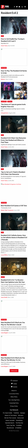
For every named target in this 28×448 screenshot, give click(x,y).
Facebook (15, 380)
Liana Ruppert (4, 332)
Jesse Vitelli (4, 297)
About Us (14, 390)
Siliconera (20, 415)
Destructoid (20, 418)
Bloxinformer (10, 427)
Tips (2, 36)
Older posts (14, 370)
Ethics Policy (14, 396)
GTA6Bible (18, 427)
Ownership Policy (14, 403)
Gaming (10, 101)
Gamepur (22, 413)
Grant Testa (4, 45)
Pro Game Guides (7, 413)
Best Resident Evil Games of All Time (14, 206)
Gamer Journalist (10, 420)
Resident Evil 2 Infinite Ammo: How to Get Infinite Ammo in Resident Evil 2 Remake (14, 237)
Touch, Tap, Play (10, 425)
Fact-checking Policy (14, 400)
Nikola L (3, 79)
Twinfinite (16, 413)
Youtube (14, 387)
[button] (25, 6)
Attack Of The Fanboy (11, 415)
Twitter (15, 383)
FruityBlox (19, 425)
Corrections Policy (14, 393)
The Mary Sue (19, 423)
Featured (3, 67)
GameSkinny (19, 420)
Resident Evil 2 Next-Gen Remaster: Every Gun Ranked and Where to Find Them (13, 140)
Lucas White (4, 255)
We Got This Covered (10, 418)
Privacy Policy (14, 406)
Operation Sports (9, 423)
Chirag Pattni (4, 113)
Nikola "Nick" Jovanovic (7, 210)
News (2, 277)
